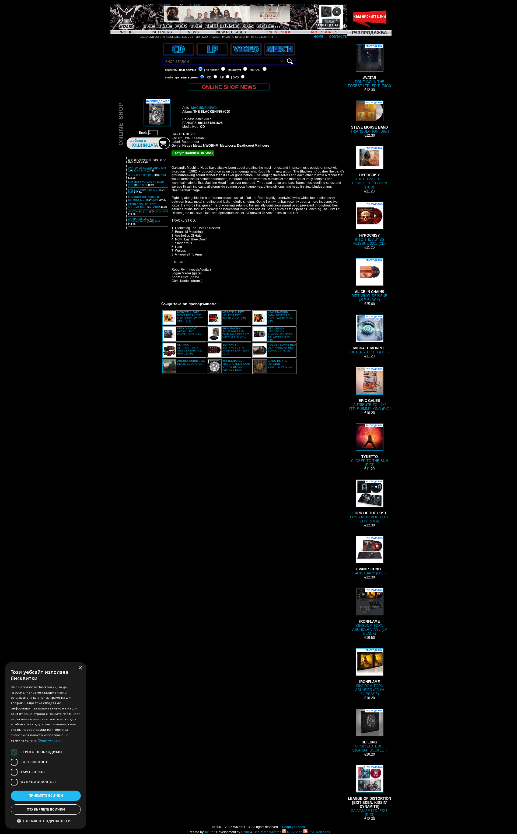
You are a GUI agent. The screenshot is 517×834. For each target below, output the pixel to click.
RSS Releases (319, 832)
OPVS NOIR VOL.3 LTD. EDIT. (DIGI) (369, 501)
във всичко (187, 69)
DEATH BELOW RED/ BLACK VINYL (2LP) (282, 347)
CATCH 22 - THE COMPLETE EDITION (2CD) (369, 168)
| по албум (234, 69)
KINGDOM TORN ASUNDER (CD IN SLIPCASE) (369, 672)
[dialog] (45, 745)
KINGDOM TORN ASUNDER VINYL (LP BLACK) (369, 612)
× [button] (80, 668)
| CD (208, 77)
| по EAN (254, 69)
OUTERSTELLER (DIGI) (369, 334)
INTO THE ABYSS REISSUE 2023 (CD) (369, 224)
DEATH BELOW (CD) (191, 362)
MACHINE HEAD (204, 108)
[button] (46, 820)
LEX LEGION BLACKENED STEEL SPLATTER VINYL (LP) (281, 334)
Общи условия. (50, 740)
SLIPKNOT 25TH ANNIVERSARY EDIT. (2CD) (236, 349)
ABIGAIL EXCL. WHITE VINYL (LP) (189, 331)
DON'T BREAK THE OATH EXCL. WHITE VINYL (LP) (190, 317)
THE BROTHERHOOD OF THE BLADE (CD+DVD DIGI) (236, 365)
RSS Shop (294, 832)
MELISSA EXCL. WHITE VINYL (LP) (234, 315)
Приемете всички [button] (46, 795)
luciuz (208, 832)
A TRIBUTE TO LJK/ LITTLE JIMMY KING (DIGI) (369, 389)
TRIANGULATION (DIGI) (369, 117)
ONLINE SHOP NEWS (229, 87)
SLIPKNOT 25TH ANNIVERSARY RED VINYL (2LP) (190, 349)
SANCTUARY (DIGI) (370, 556)
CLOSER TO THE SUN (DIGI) (369, 445)
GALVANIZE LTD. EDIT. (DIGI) (369, 791)
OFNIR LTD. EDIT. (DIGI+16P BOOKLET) (369, 730)
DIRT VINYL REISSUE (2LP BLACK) (369, 280)
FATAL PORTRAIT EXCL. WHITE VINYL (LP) (281, 317)
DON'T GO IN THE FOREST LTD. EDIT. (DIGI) (369, 66)
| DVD (235, 77)
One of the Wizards (267, 832)
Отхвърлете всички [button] (46, 809)
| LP (221, 77)
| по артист (211, 69)
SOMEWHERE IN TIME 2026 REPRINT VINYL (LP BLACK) (235, 333)
